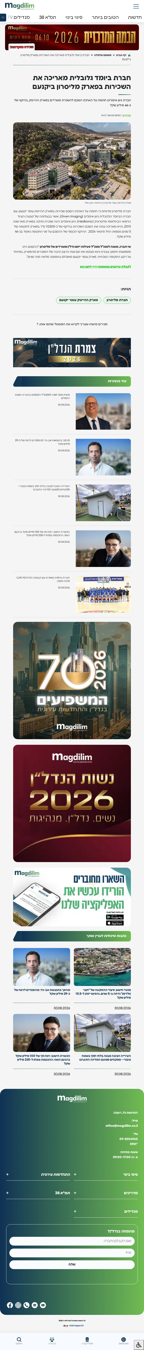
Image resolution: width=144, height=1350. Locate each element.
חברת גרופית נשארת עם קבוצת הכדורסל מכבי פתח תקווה (43, 579)
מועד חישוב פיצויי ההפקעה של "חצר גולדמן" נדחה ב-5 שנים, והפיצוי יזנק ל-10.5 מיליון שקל (103, 994)
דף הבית (121, 55)
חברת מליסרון (117, 300)
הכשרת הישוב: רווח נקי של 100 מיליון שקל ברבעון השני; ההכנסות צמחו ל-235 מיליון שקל (42, 534)
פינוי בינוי (131, 1174)
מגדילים (126, 115)
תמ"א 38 (62, 1193)
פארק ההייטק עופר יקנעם (78, 300)
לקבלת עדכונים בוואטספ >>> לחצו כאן (105, 266)
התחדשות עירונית (55, 1174)
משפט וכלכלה (102, 55)
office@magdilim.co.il (122, 1125)
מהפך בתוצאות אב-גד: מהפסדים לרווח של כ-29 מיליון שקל (42, 442)
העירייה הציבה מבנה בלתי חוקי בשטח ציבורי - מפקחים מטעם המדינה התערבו (44, 488)
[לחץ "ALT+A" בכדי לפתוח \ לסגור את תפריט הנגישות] (139, 1345)
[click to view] (72, 37)
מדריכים (131, 1193)
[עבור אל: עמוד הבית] (19, 6)
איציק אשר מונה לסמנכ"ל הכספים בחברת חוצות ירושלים (42, 397)
